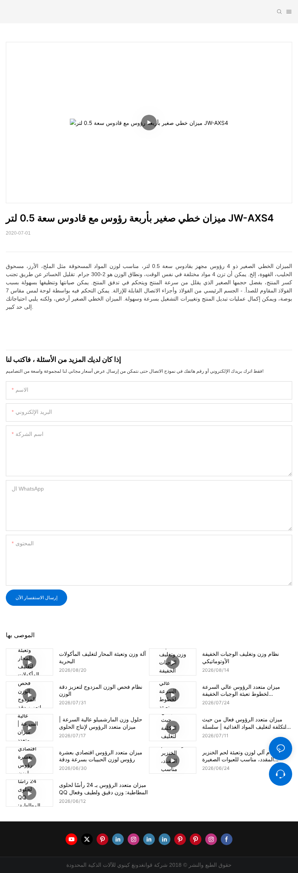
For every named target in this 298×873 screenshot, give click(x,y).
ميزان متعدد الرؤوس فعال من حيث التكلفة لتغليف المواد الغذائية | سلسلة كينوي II (245, 723)
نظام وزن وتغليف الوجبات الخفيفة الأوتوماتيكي (240, 657)
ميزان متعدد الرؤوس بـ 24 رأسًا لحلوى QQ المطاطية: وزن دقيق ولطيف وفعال (103, 788)
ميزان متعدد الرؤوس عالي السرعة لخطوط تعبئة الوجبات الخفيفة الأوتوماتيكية (241, 690)
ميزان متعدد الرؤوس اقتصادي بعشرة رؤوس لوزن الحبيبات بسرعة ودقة (100, 755)
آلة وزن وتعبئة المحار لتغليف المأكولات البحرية (102, 657)
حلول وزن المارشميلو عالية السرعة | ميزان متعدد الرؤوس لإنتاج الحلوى (100, 723)
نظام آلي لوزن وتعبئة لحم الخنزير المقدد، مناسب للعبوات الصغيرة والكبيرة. (239, 756)
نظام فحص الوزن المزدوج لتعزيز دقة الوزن (100, 690)
